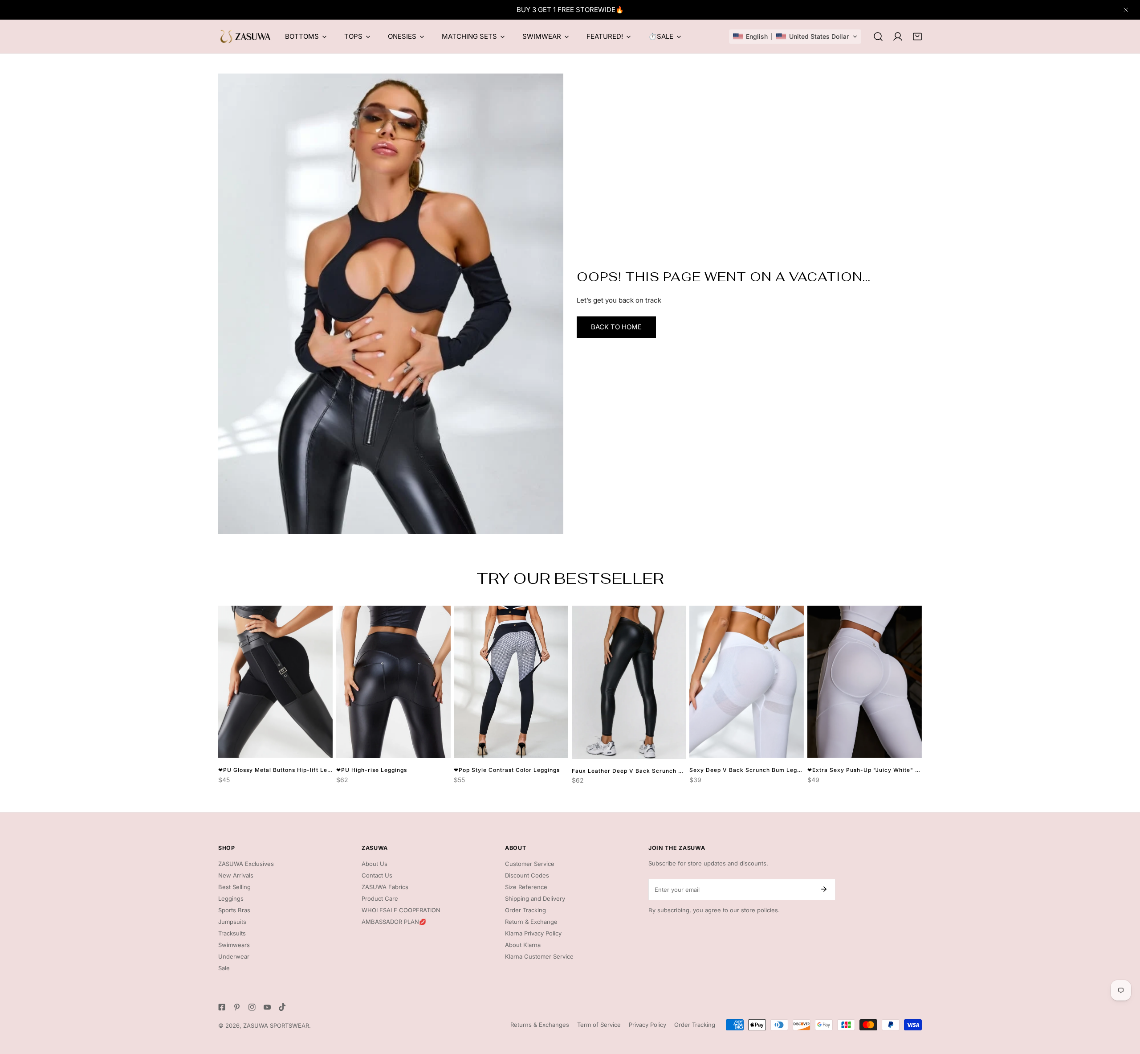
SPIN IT (668, 550)
